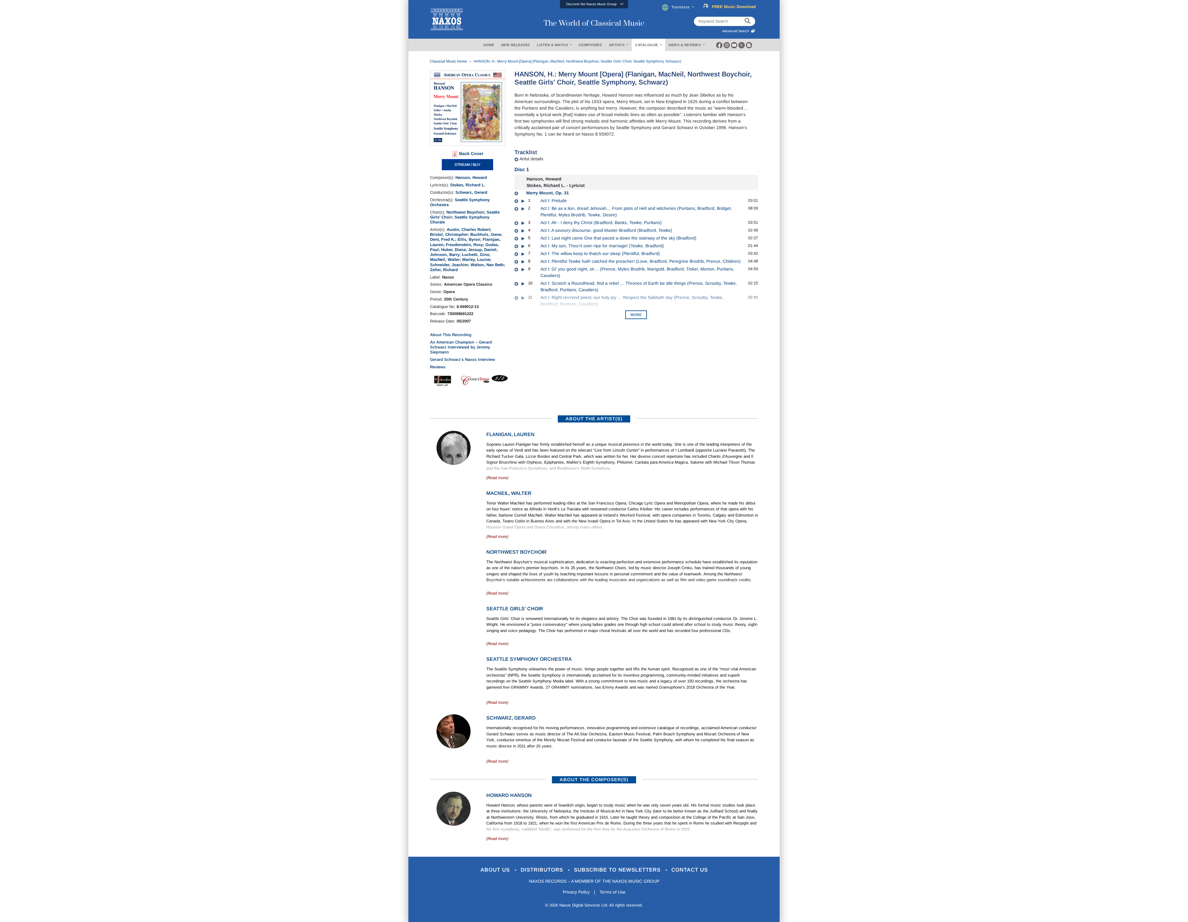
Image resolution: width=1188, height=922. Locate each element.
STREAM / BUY (467, 164)
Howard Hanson (509, 795)
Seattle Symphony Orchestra (529, 659)
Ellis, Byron (469, 239)
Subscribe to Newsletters (618, 870)
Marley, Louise (476, 259)
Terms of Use (613, 892)
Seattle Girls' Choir (514, 608)
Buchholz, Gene (485, 234)
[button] (594, 4)
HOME (488, 45)
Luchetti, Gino (475, 254)
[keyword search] (747, 21)
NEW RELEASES (515, 45)
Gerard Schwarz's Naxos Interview (462, 359)
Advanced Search (736, 31)
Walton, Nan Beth (487, 264)
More (636, 315)
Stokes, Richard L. (467, 185)
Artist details (531, 158)
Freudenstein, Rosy (464, 244)
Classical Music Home (448, 61)
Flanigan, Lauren (510, 434)
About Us (496, 870)
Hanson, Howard (471, 177)
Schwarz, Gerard (471, 192)
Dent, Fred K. (442, 239)
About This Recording (450, 334)
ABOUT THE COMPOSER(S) (594, 779)
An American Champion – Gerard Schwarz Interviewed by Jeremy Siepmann (461, 347)
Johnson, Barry (444, 254)
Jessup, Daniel (482, 249)
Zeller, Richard (444, 269)
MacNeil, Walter (445, 259)
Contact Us (689, 870)
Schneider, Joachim (449, 264)
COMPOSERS (590, 45)
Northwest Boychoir (465, 212)
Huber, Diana (453, 249)
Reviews (438, 367)
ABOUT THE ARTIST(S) (594, 418)
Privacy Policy (576, 892)
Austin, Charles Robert (468, 229)
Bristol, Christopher (449, 234)
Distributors (543, 870)
